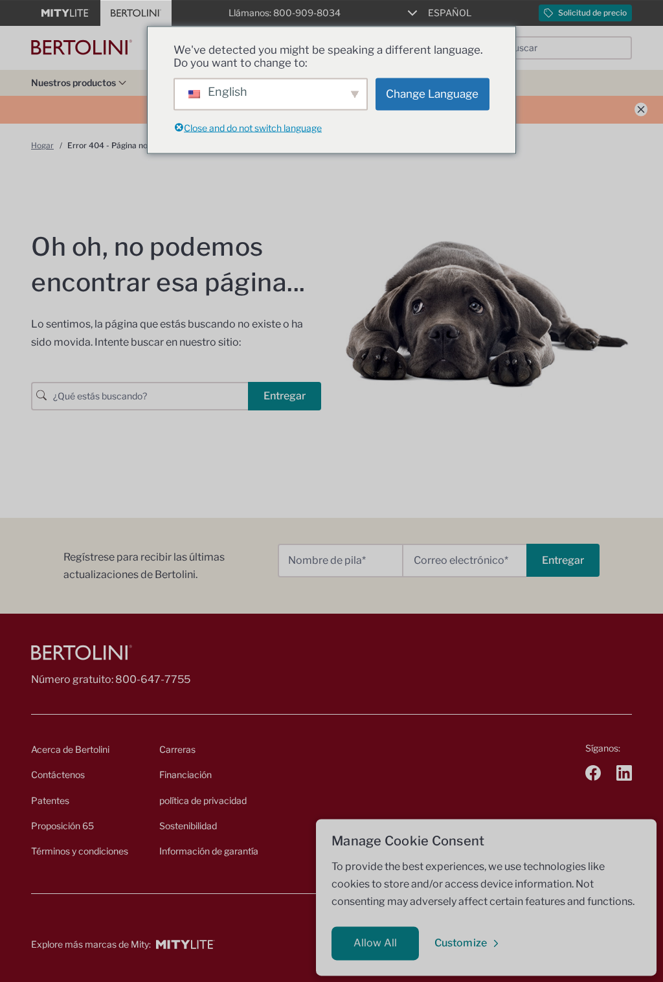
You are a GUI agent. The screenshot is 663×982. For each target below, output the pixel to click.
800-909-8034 (307, 12)
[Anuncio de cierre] (641, 110)
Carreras (177, 749)
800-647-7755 (152, 679)
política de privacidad (203, 800)
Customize (460, 943)
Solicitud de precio (592, 12)
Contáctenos (58, 774)
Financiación (185, 774)
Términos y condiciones (79, 850)
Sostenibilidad (188, 825)
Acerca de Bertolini (70, 749)
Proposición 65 (62, 825)
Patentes (50, 800)
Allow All (375, 943)
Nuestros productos (73, 82)
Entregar (285, 396)
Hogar (42, 145)
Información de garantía (208, 850)
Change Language (432, 93)
